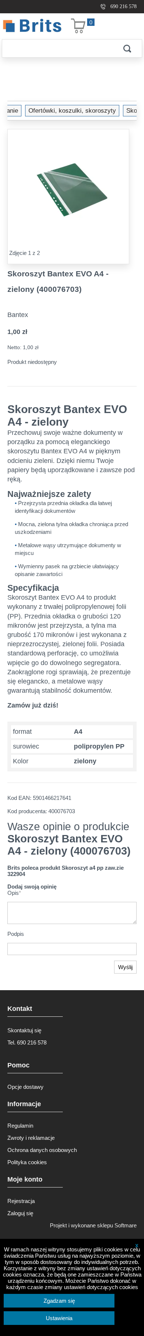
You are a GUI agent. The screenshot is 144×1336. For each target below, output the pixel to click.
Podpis (15, 934)
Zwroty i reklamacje (31, 1138)
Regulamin (20, 1125)
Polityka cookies (27, 1162)
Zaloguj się (20, 1213)
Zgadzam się (59, 1301)
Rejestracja (21, 1201)
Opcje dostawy (25, 1087)
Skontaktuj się (24, 1030)
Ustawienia (59, 1318)
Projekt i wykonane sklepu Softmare (93, 1225)
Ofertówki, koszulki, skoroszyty (72, 110)
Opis (14, 893)
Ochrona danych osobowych (42, 1150)
